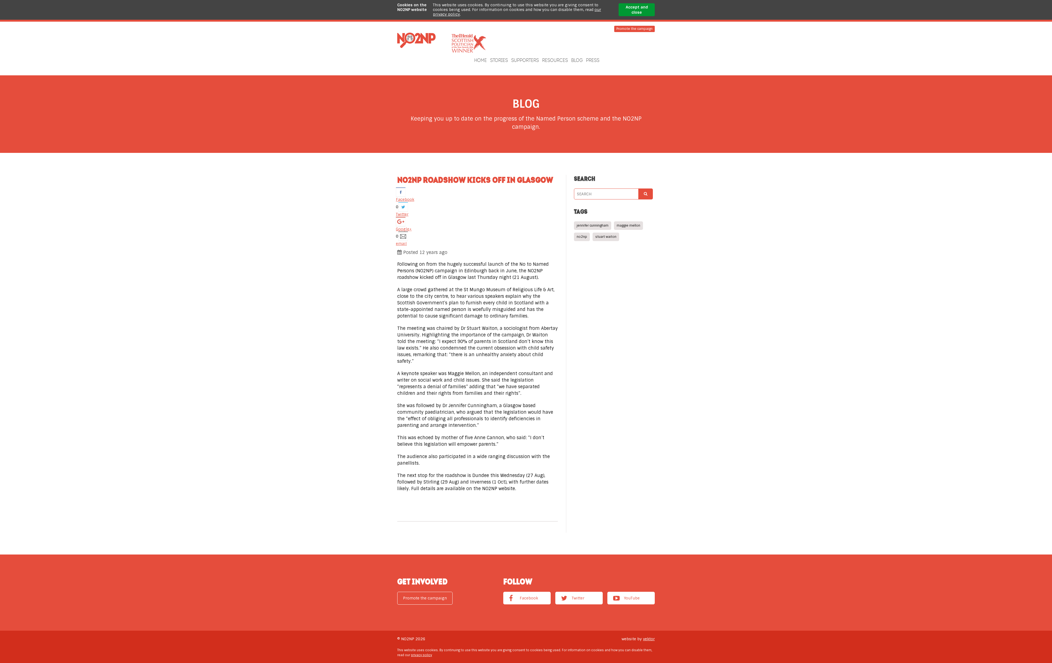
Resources (555, 60)
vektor (649, 638)
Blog (577, 60)
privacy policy (421, 655)
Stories (499, 60)
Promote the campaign (634, 29)
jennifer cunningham (592, 225)
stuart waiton (605, 237)
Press (592, 60)
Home (480, 60)
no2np (582, 237)
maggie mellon (628, 225)
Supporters (525, 60)
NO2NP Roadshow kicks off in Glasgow (475, 179)
